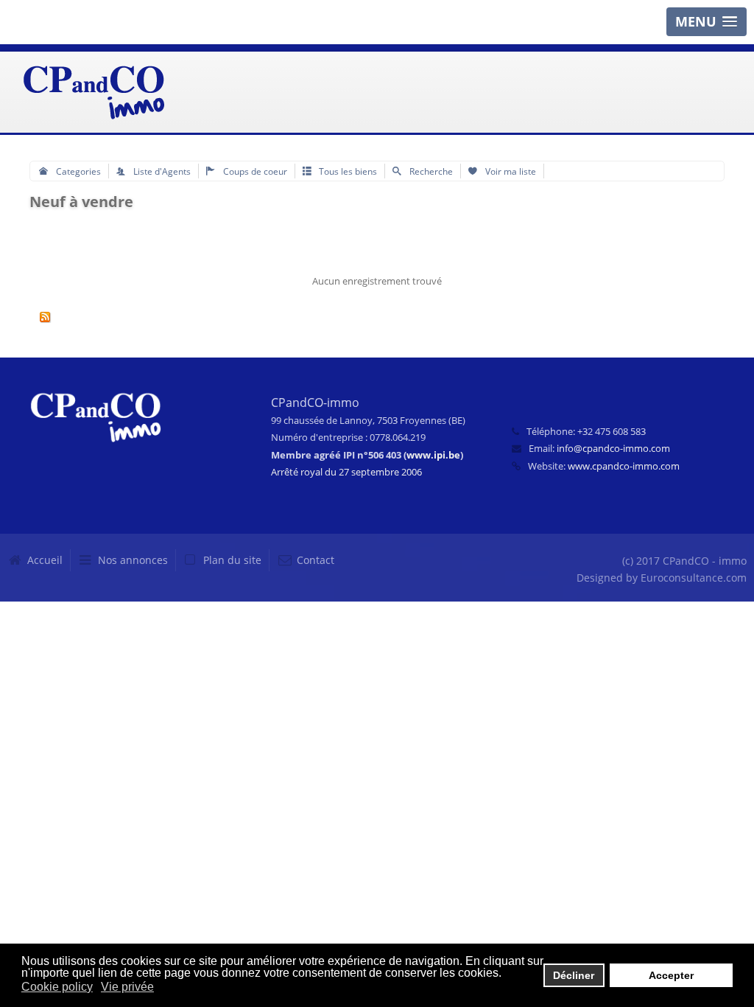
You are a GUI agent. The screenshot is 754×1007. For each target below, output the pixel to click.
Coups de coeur (254, 171)
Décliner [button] (573, 975)
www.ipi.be (433, 454)
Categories (77, 171)
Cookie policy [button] (57, 986)
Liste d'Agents (161, 171)
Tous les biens (347, 171)
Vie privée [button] (127, 986)
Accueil (45, 560)
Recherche (430, 171)
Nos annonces (133, 560)
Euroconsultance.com (694, 578)
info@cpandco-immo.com (613, 448)
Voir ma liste (509, 171)
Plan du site (232, 560)
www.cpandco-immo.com (624, 466)
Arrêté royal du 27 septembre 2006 (346, 471)
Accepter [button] (671, 975)
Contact (315, 560)
